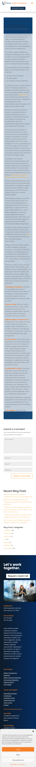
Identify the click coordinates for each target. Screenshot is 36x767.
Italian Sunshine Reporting (12, 678)
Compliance (7, 530)
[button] (33, 731)
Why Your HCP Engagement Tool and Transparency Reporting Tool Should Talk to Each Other (18, 502)
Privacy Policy (21, 764)
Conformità (7, 533)
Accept (18, 749)
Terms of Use (8, 703)
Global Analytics (9, 682)
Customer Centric (9, 698)
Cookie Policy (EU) (9, 700)
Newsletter (25, 29)
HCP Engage (7, 684)
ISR (5, 539)
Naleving (6, 542)
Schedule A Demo (18, 8)
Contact (6, 705)
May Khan (8, 29)
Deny (18, 755)
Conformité (7, 536)
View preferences (18, 760)
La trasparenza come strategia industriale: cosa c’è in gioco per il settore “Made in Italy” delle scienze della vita (18, 509)
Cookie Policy (13, 764)
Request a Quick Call (18, 576)
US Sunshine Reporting (11, 680)
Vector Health (8, 548)
